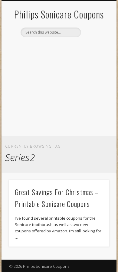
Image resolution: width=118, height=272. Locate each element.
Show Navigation (94, 54)
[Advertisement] (59, 90)
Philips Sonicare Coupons (59, 14)
